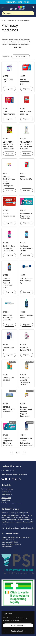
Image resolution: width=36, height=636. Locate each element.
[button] (32, 8)
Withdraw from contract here (12, 503)
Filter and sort (21, 56)
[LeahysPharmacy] (17, 8)
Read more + (18, 47)
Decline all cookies (18, 631)
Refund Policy (6, 497)
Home (3, 20)
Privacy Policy (6, 492)
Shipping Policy (7, 495)
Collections (11, 20)
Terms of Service (7, 489)
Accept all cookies (18, 625)
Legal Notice (6, 500)
